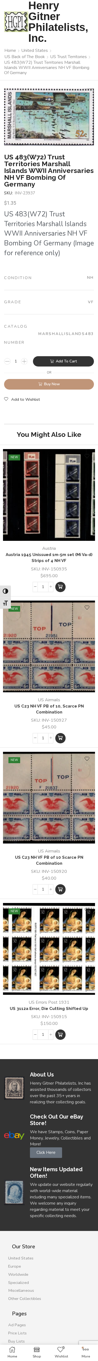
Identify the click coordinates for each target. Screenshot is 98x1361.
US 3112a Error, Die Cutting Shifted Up (49, 1008)
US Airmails (49, 700)
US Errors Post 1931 (49, 1002)
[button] (60, 587)
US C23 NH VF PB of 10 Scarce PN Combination (49, 860)
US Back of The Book (24, 57)
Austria (49, 548)
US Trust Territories (68, 57)
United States (34, 50)
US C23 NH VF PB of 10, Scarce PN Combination (49, 709)
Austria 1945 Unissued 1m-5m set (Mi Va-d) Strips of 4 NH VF (49, 557)
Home (10, 50)
